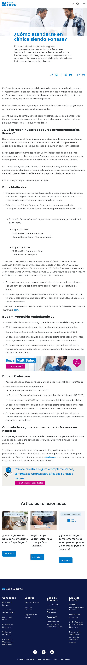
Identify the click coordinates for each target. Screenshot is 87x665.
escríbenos (50, 457)
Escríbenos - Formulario (52, 610)
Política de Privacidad (25, 660)
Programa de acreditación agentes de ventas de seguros (75, 637)
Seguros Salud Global (31, 615)
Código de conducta (6, 633)
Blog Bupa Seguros (7, 603)
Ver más (8, 553)
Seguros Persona (32, 602)
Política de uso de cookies (47, 660)
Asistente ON (52, 617)
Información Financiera (7, 625)
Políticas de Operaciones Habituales (7, 641)
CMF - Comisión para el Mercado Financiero (76, 624)
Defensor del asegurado (74, 615)
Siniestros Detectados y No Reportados (76, 607)
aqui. (16, 309)
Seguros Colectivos (29, 608)
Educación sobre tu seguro (14, 514)
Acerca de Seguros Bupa (8, 611)
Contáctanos (65, 660)
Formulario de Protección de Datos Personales (54, 624)
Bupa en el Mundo (7, 618)
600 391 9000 (52, 605)
